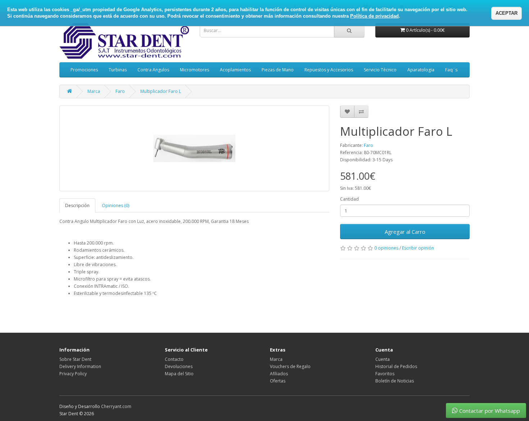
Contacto (174, 359)
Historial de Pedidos (396, 366)
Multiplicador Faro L (160, 91)
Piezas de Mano (278, 70)
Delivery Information (80, 366)
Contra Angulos (153, 70)
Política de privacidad (374, 16)
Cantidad (349, 199)
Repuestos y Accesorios (328, 70)
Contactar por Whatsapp (489, 410)
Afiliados (279, 374)
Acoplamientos (235, 70)
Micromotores (194, 70)
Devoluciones (179, 366)
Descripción (77, 205)
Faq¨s (451, 70)
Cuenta (382, 359)
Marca (93, 91)
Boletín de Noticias (394, 381)
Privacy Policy (73, 374)
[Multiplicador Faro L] (194, 148)
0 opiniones (386, 248)
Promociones (84, 70)
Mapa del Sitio (179, 374)
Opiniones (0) (115, 205)
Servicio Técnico (380, 70)
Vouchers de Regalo (290, 366)
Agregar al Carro (405, 231)
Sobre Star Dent (75, 359)
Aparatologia (420, 70)
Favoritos (384, 374)
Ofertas (277, 381)
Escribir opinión (418, 248)
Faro (120, 91)
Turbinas (118, 70)
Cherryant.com (116, 406)
